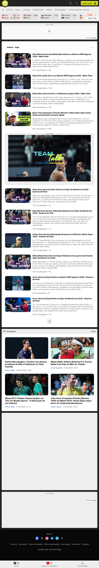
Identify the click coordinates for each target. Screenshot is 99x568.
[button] (77, 3)
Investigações (60, 10)
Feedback (85, 544)
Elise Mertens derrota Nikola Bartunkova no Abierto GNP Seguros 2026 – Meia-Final (61, 55)
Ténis (16, 566)
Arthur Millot (10, 370)
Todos (92, 18)
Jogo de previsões (49, 566)
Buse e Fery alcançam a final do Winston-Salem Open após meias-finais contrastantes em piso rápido (62, 114)
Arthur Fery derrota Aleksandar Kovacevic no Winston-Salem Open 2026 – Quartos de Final (62, 235)
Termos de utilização (36, 544)
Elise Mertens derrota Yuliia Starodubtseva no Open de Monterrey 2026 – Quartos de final (62, 212)
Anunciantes (23, 544)
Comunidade (82, 566)
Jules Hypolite (56, 368)
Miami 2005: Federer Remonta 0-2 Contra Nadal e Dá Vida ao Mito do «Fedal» (71, 363)
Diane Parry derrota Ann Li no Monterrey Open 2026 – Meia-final (61, 93)
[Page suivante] (49, 321)
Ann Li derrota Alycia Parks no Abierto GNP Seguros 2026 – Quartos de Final (62, 278)
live (90, 15)
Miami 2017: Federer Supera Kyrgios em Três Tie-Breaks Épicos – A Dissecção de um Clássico (25, 400)
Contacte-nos (76, 544)
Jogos (17, 10)
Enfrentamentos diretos (79, 10)
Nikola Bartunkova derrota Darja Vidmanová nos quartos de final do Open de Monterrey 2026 (62, 257)
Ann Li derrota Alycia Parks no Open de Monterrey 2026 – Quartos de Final (62, 299)
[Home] (3, 9)
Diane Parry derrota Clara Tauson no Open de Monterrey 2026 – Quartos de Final (60, 190)
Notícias (9, 10)
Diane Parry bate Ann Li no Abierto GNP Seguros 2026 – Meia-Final (62, 76)
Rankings (26, 10)
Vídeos (49, 10)
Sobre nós (13, 544)
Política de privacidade (52, 544)
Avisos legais (65, 544)
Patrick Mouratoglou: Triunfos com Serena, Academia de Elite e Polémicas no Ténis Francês (26, 364)
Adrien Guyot (56, 407)
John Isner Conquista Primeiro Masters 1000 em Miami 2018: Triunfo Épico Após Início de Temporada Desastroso (71, 400)
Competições (38, 10)
